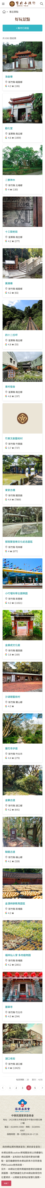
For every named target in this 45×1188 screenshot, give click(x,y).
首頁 (4, 11)
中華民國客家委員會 (22, 1105)
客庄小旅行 (22, 4)
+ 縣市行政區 (22, 28)
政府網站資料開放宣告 (13, 1146)
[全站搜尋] (42, 4)
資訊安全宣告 (33, 1146)
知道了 (6, 1183)
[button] (3, 4)
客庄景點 (13, 11)
